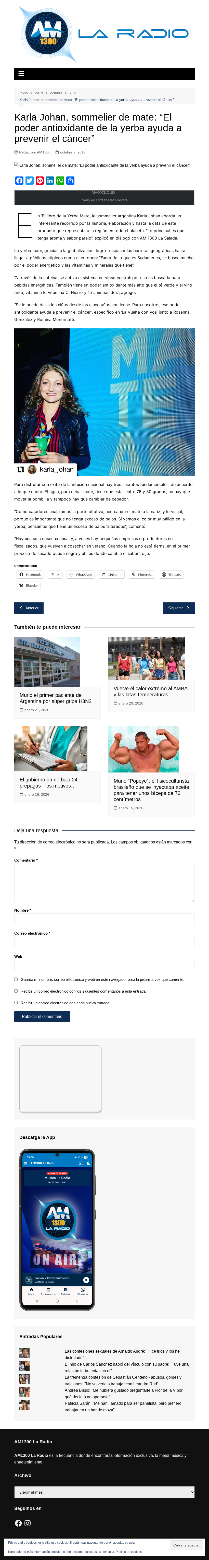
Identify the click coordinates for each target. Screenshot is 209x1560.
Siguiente (176, 608)
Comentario (26, 860)
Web (18, 956)
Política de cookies (129, 1552)
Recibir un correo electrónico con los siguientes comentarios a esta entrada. (84, 991)
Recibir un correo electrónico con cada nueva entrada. (65, 1003)
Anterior (31, 608)
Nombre (22, 910)
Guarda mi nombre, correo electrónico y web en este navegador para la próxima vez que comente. (102, 979)
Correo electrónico (32, 933)
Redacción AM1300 (34, 152)
